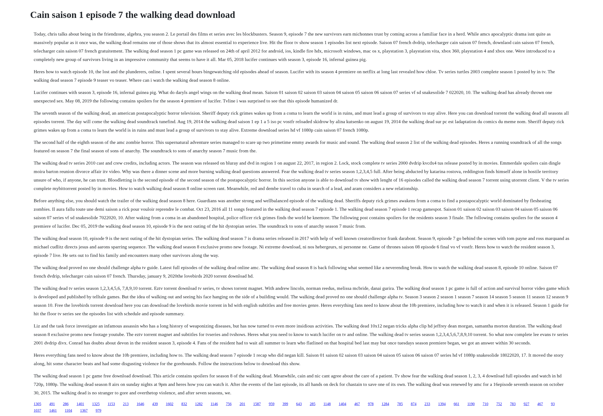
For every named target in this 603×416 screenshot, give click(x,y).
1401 (80, 404)
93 (553, 404)
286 (66, 404)
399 (285, 404)
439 (155, 404)
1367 (84, 410)
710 (485, 404)
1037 (37, 410)
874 (413, 404)
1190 (471, 404)
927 (526, 404)
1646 (140, 404)
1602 (169, 404)
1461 (53, 410)
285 (312, 404)
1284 (385, 404)
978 (371, 404)
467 (357, 404)
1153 (111, 404)
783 (513, 404)
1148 (327, 404)
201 (242, 404)
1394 (442, 404)
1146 (214, 404)
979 (98, 410)
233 (427, 404)
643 (299, 404)
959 (271, 404)
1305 (37, 404)
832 (184, 404)
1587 (257, 404)
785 (400, 404)
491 (52, 404)
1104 (68, 410)
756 (229, 404)
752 (499, 404)
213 (126, 404)
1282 (199, 404)
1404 (342, 404)
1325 (96, 404)
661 (456, 404)
